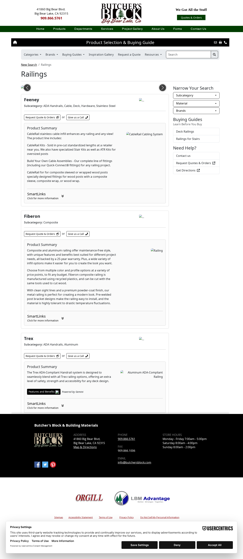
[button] (59, 29)
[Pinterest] (53, 465)
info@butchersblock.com (134, 462)
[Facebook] (37, 465)
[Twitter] (45, 465)
